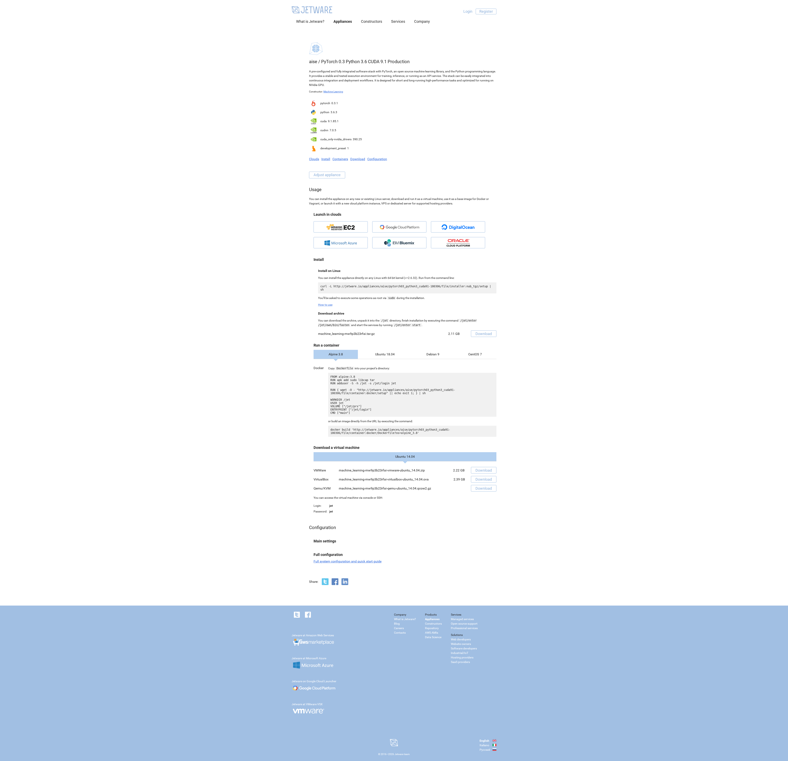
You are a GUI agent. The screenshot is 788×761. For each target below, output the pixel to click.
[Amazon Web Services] (341, 227)
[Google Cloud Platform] (399, 227)
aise (313, 61)
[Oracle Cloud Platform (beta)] (458, 242)
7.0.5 (333, 130)
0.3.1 (334, 103)
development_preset (333, 148)
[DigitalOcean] (458, 227)
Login (467, 11)
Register (486, 11)
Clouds (314, 159)
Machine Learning (333, 91)
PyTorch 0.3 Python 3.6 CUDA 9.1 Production (365, 61)
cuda (323, 121)
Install (325, 159)
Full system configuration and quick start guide (347, 561)
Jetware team (402, 754)
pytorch (325, 103)
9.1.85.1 (333, 121)
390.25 (357, 139)
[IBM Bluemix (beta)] (399, 242)
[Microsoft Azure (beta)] (341, 242)
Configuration (377, 159)
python (324, 112)
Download (357, 159)
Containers (340, 159)
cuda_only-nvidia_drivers (336, 139)
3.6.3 (334, 112)
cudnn (324, 130)
